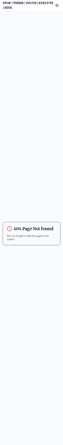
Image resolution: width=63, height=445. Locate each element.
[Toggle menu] (57, 5)
